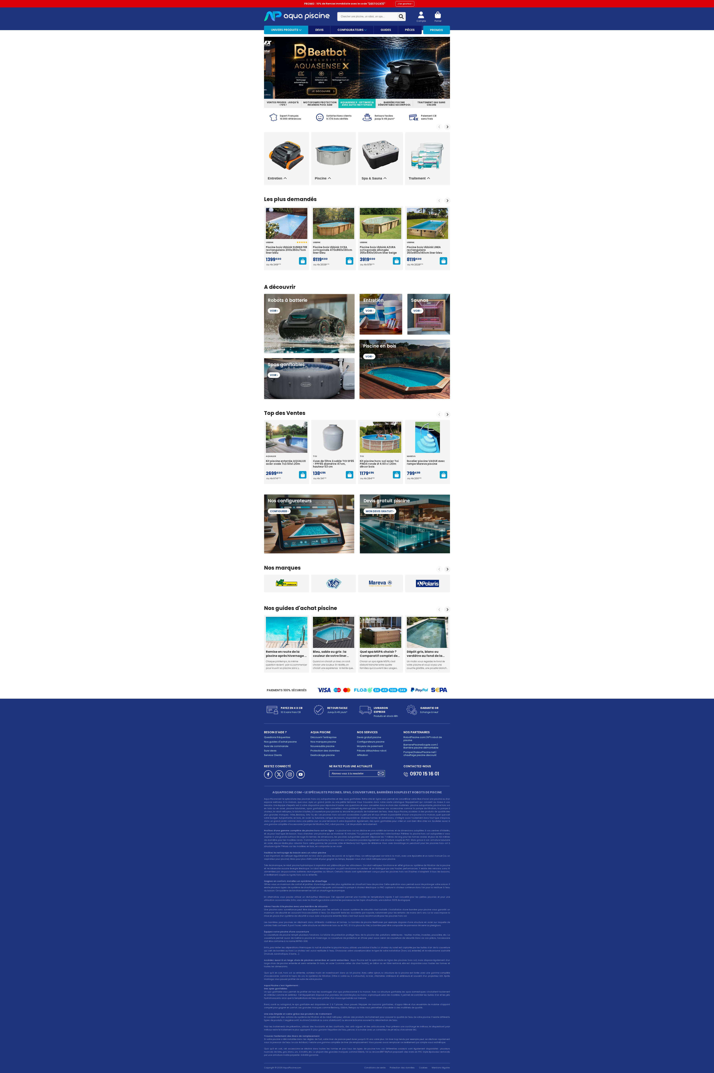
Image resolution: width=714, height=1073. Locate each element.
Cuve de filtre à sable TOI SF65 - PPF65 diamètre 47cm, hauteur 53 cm (333, 464)
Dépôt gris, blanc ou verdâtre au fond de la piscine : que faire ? (424, 654)
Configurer (279, 511)
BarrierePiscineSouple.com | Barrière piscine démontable (420, 746)
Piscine (321, 178)
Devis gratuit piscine (369, 737)
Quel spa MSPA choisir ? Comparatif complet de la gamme (379, 654)
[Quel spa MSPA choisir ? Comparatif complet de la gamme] (380, 632)
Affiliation (362, 755)
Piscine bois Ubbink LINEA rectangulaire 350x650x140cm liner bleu (424, 250)
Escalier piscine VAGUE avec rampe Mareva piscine (426, 463)
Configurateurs (350, 30)
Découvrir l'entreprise (324, 737)
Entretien (275, 178)
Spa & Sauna (372, 178)
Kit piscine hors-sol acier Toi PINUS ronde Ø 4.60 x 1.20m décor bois (379, 464)
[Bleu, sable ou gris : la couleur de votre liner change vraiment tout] (333, 632)
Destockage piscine (323, 755)
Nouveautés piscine (323, 746)
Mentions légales (441, 1067)
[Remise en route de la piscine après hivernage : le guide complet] (286, 632)
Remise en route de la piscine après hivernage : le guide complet (285, 654)
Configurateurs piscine (371, 741)
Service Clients (273, 755)
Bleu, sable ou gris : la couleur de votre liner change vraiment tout (330, 654)
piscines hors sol (310, 798)
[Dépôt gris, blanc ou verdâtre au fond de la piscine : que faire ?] (427, 632)
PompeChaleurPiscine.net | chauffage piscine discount (419, 753)
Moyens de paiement (370, 746)
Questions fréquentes (277, 737)
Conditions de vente (374, 1067)
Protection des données (325, 750)
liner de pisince (337, 1039)
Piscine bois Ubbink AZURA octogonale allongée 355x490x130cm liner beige (378, 250)
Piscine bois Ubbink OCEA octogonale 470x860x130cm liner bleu (332, 250)
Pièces (410, 30)
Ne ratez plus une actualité (350, 766)
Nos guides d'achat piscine (280, 741)
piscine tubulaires (295, 808)
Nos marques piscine (323, 741)
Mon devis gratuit (380, 511)
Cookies (423, 1067)
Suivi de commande (276, 746)
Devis (319, 30)
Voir (274, 311)
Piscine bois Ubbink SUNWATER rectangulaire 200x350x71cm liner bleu (286, 250)
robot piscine (293, 865)
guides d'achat (295, 608)
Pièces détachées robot (371, 750)
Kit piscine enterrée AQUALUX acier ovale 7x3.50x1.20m (286, 463)
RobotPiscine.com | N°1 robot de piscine (422, 738)
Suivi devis (270, 750)
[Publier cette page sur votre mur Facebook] (268, 774)
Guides (386, 30)
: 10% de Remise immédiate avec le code (358, 4)
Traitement (417, 178)
